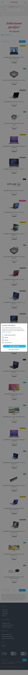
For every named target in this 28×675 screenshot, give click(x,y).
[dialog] (14, 337)
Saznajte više (9, 332)
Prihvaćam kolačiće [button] (14, 346)
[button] (14, 349)
